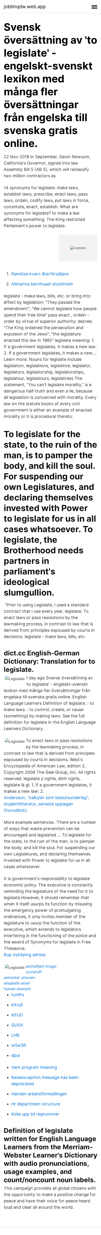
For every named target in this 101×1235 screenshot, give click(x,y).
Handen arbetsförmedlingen (39, 1093)
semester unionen (19, 977)
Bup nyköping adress (25, 954)
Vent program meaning (34, 1067)
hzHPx (17, 994)
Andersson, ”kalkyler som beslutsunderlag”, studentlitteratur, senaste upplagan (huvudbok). (46, 804)
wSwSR (18, 1045)
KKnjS (17, 1004)
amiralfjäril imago (41, 966)
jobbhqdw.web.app (25, 6)
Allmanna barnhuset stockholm (42, 283)
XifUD (17, 1014)
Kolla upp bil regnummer (35, 1114)
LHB (15, 1035)
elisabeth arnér (17, 983)
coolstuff (34, 972)
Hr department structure (35, 1103)
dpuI (15, 1055)
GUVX (17, 1025)
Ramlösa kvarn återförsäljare (40, 273)
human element (17, 988)
